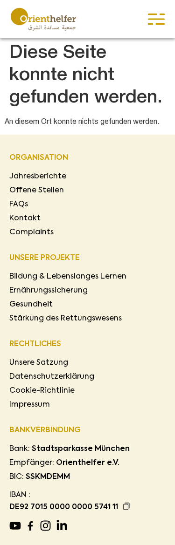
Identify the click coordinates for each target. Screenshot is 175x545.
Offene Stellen (36, 190)
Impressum (29, 405)
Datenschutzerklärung (51, 377)
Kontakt (25, 218)
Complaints (31, 232)
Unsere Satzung (38, 363)
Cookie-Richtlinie (42, 391)
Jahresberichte (37, 176)
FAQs (18, 204)
